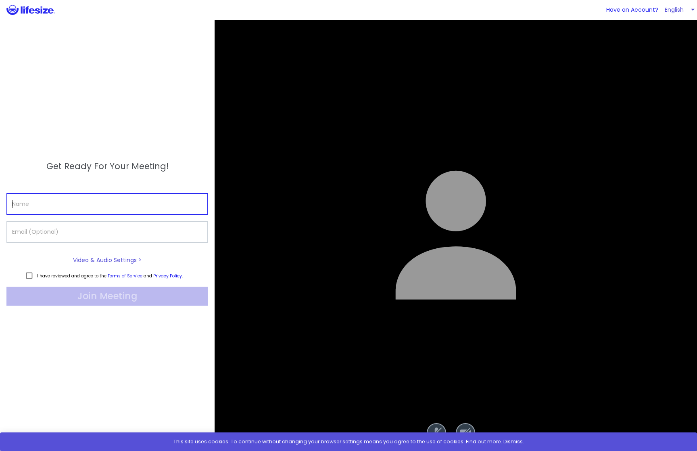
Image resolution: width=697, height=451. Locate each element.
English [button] (674, 10)
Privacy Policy (167, 276)
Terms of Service (125, 276)
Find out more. (484, 441)
